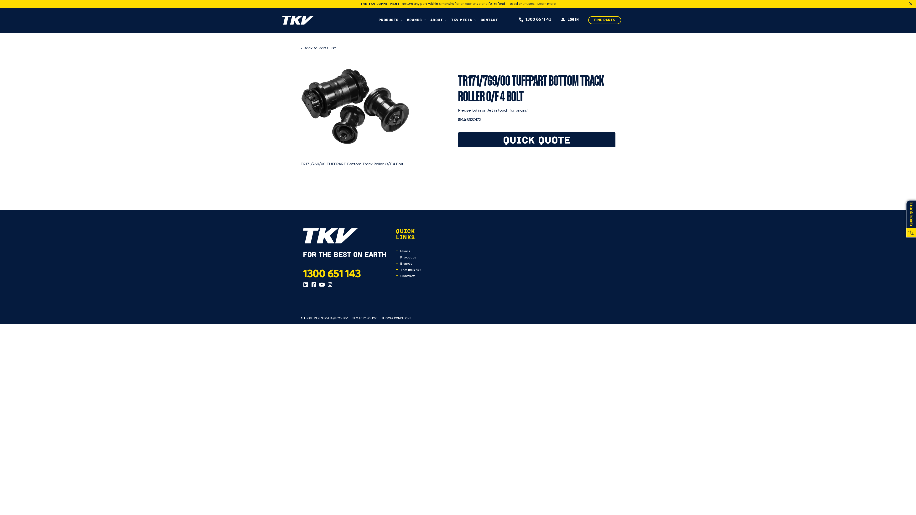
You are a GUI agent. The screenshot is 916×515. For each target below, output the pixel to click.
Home (405, 251)
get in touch (497, 110)
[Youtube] (321, 284)
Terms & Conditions (396, 318)
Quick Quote (537, 140)
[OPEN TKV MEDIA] (475, 20)
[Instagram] (330, 284)
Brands (406, 263)
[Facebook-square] (313, 284)
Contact (407, 276)
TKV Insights (410, 270)
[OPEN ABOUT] (446, 20)
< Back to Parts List (318, 48)
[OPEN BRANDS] (425, 20)
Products (408, 257)
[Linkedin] (305, 284)
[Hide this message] (911, 4)
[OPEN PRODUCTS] (401, 20)
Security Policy (365, 318)
